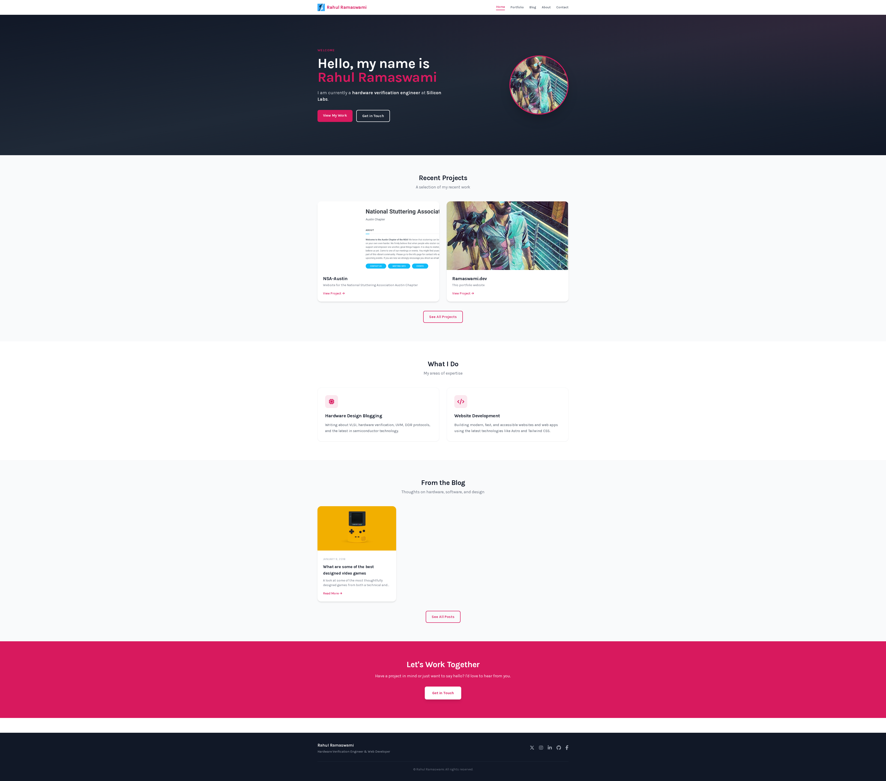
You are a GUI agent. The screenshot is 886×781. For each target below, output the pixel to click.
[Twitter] (532, 748)
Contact (562, 7)
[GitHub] (559, 748)
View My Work (335, 115)
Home (500, 7)
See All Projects (443, 317)
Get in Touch (373, 116)
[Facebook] (567, 748)
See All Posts (443, 617)
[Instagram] (541, 748)
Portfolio (517, 7)
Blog (532, 7)
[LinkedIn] (550, 748)
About (546, 7)
